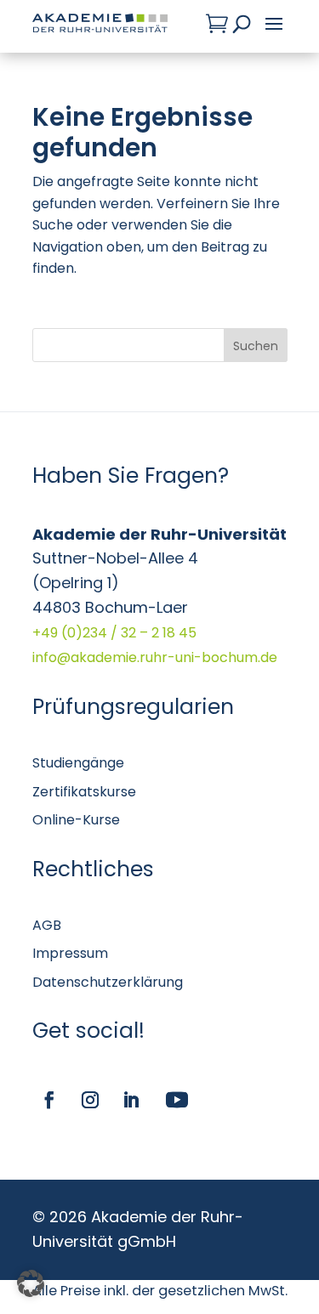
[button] (30, 1283)
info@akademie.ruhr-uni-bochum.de (154, 657)
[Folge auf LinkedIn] (131, 1100)
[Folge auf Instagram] (90, 1100)
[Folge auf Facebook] (49, 1100)
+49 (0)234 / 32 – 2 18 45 (114, 633)
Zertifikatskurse (84, 791)
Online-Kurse (76, 820)
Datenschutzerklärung (107, 982)
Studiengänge (78, 763)
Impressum (70, 953)
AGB (46, 925)
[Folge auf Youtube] (177, 1100)
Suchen (255, 345)
